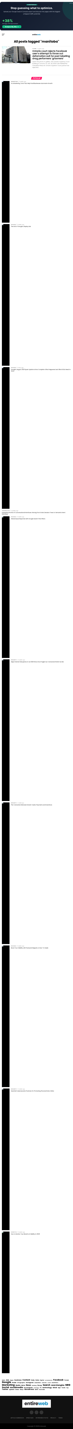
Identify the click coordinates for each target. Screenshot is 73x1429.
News (28, 1385)
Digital (42, 1380)
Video (17, 1389)
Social (5, 1387)
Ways (21, 1389)
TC (41, 1387)
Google (6, 1382)
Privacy (53, 1418)
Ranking (34, 1385)
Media (18, 1385)
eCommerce (48, 1380)
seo (67, 1384)
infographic (21, 1382)
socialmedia (16, 1387)
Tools (63, 1387)
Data (37, 1380)
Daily (33, 1380)
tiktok (55, 1387)
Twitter (5, 1389)
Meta (23, 1385)
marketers (55, 1382)
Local (49, 1382)
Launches (37, 1382)
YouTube (42, 1389)
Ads (7, 1380)
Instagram (30, 1382)
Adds (3, 1380)
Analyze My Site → (12, 27)
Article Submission (17, 1418)
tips (59, 1387)
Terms (60, 1418)
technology (47, 1387)
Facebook (58, 1380)
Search (46, 1385)
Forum (66, 1380)
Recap (39, 1385)
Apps (12, 1380)
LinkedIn (44, 1382)
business (18, 1380)
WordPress (29, 1389)
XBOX (36, 1389)
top (67, 1387)
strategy (36, 1387)
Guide (14, 1382)
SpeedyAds (29, 1418)
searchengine (57, 1385)
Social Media (28, 1387)
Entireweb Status (42, 1418)
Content (26, 1380)
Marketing (8, 1385)
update (11, 1389)
